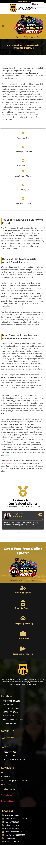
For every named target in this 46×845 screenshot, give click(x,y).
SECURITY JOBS (10, 752)
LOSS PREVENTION (10, 712)
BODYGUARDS (8, 716)
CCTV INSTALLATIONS (11, 723)
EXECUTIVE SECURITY (11, 708)
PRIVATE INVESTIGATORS (13, 719)
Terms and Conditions (10, 801)
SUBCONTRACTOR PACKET (14, 759)
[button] (3, 26)
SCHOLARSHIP (9, 755)
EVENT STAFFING (9, 705)
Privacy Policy (6, 795)
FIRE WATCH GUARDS (11, 701)
